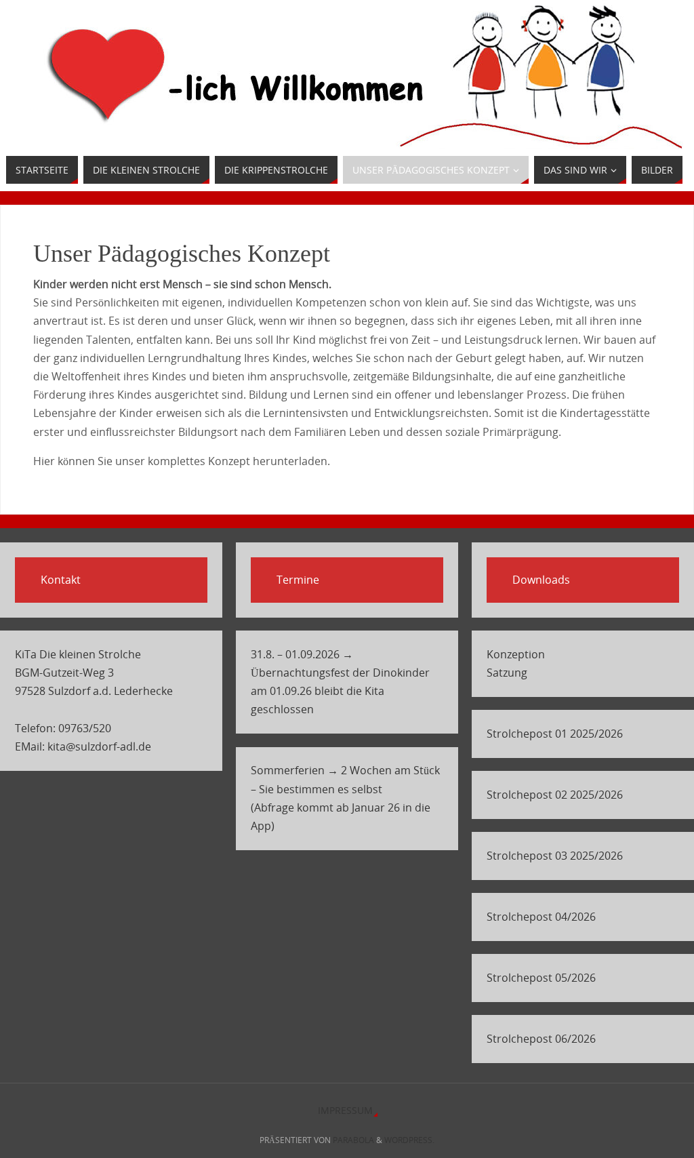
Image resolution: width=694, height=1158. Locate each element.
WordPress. (409, 1140)
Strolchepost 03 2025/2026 (555, 855)
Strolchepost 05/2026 (541, 977)
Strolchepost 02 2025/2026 (555, 794)
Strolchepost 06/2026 (541, 1038)
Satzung (507, 672)
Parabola (353, 1140)
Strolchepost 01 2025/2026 (555, 733)
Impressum (345, 1110)
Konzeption (516, 654)
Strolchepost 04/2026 (541, 916)
